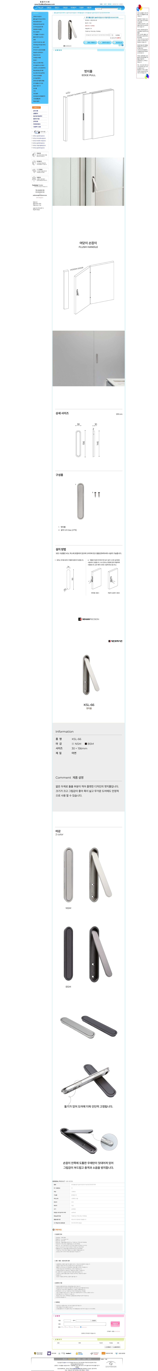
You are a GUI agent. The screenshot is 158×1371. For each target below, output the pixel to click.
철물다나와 (66, 1362)
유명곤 (87, 1370)
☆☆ (67, 1327)
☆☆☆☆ (77, 1327)
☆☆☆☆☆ (84, 1327)
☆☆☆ (71, 1327)
